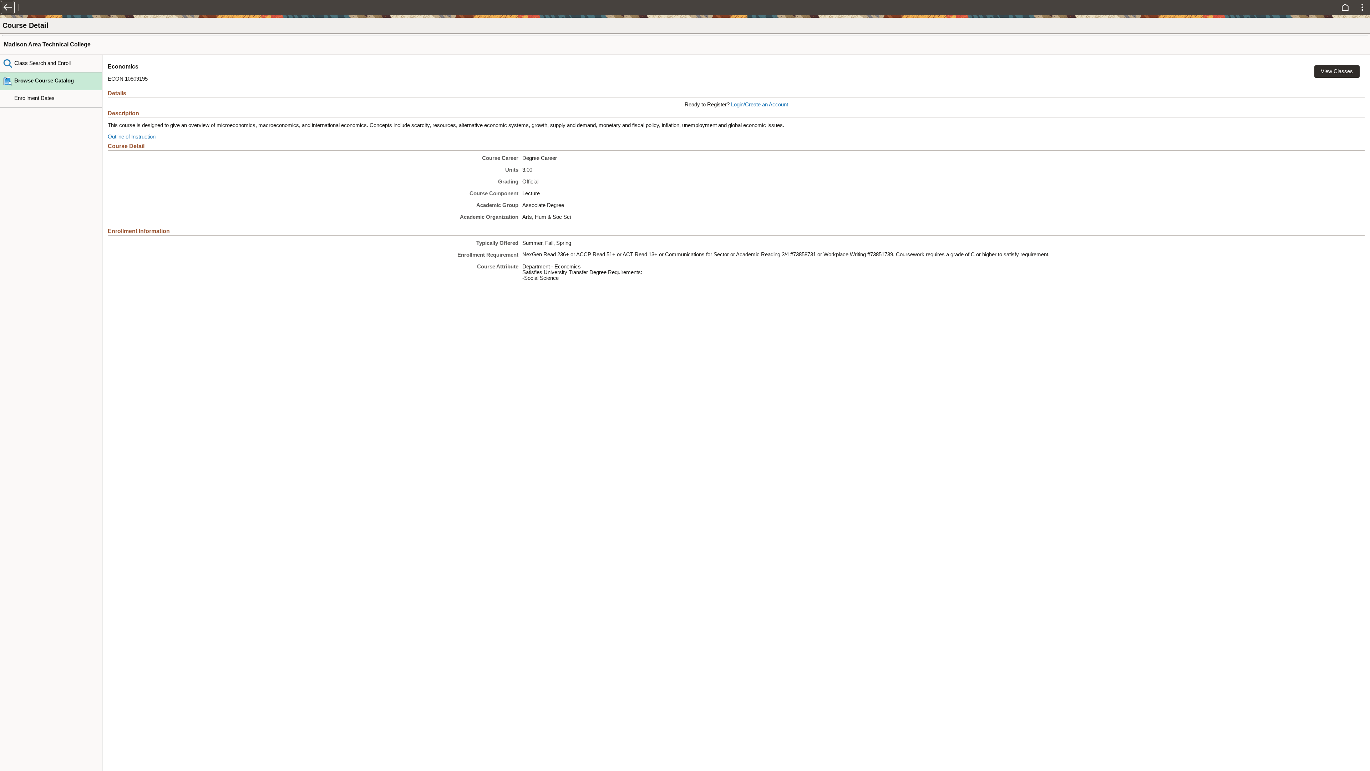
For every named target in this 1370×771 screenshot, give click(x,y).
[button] (7, 7)
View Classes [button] (1337, 71)
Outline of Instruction (132, 137)
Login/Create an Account (759, 104)
